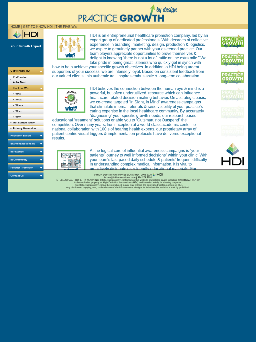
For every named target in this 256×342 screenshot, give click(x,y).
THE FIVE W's (66, 27)
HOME (15, 27)
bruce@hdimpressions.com (120, 177)
